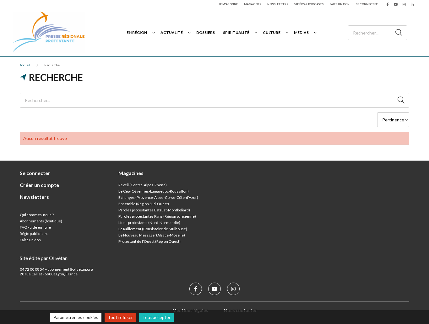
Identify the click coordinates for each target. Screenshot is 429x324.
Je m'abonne (228, 4)
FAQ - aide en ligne (35, 227)
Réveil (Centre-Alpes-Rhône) (142, 185)
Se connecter (367, 4)
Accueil (25, 65)
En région (137, 32)
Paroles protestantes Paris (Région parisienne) (157, 216)
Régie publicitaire (34, 233)
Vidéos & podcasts (308, 4)
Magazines (252, 4)
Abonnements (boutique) (41, 221)
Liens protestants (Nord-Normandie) (149, 222)
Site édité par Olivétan (44, 258)
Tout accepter (156, 317)
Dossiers (205, 32)
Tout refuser (120, 317)
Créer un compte (39, 185)
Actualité (171, 32)
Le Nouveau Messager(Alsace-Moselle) (151, 235)
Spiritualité (236, 32)
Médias (301, 32)
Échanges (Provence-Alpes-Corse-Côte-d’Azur (157, 197)
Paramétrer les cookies (75, 317)
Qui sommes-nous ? (37, 214)
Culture (271, 32)
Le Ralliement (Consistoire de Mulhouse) (152, 228)
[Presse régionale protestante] (49, 32)
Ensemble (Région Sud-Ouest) (143, 203)
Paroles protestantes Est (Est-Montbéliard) (154, 210)
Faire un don (340, 4)
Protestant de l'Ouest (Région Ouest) (149, 241)
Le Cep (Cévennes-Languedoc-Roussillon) (153, 191)
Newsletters (277, 4)
